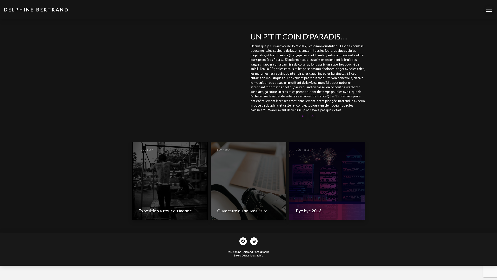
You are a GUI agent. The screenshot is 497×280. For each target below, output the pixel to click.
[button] (489, 10)
